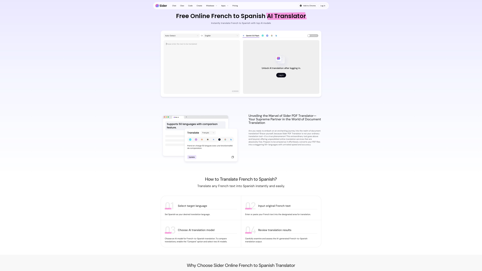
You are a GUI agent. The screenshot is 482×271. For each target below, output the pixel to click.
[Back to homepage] (161, 6)
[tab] (251, 35)
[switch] (312, 35)
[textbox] (201, 66)
